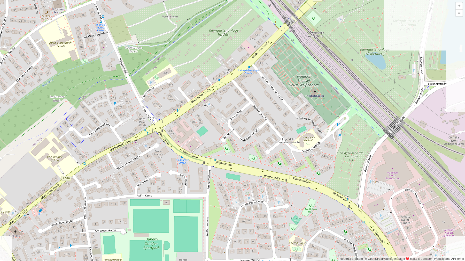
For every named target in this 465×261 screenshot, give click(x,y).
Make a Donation (421, 258)
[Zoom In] (459, 5)
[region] (232, 130)
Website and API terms (449, 258)
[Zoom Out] (459, 12)
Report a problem (351, 258)
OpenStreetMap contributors (386, 258)
